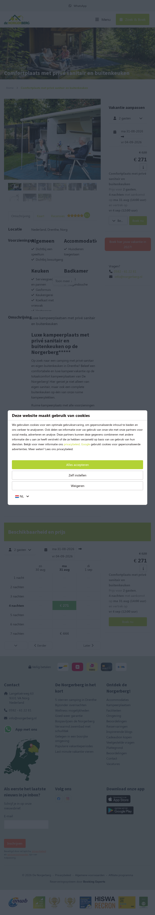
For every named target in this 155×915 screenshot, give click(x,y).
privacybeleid (72, 444)
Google (85, 444)
